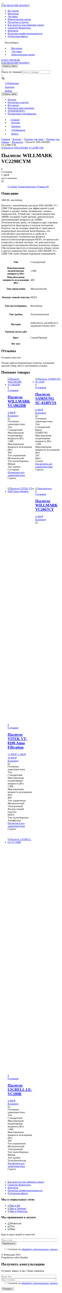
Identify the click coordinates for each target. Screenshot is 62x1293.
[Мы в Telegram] (17, 1208)
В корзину (13, 415)
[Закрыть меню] (2, 3)
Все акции (13, 10)
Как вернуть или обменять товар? (26, 25)
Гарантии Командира (19, 27)
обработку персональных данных (39, 1249)
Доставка (13, 16)
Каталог (12, 99)
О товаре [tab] (12, 186)
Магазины (13, 13)
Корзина (9, 87)
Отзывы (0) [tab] (43, 186)
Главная (14, 119)
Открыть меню (10, 94)
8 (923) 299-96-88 (10, 60)
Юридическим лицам (19, 19)
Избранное (12, 83)
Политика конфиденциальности (25, 33)
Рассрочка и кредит (18, 22)
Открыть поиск (10, 66)
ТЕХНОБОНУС (16, 111)
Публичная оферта (18, 36)
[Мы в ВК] (14, 1205)
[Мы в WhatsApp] (18, 1211)
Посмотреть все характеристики (16, 474)
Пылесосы (17, 142)
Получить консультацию (21, 108)
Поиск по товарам (11, 72)
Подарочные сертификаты (22, 113)
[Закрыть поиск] (2, 69)
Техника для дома (33, 139)
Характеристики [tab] (27, 186)
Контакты (13, 30)
